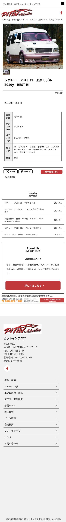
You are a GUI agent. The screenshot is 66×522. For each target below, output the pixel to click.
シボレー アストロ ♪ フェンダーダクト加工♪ (24, 210)
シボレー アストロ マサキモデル (19, 202)
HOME (4, 19)
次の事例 (9, 177)
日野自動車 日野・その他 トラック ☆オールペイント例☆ (23, 220)
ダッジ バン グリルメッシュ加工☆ (20, 234)
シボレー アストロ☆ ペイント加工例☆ (22, 227)
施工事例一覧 (13, 19)
